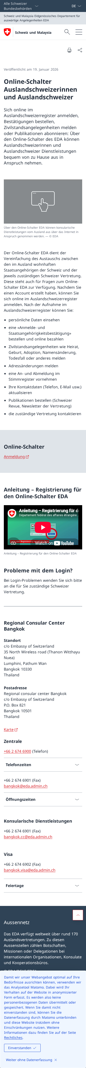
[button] (78, 915)
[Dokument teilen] (80, 50)
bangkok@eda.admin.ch (26, 786)
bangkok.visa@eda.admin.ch (29, 870)
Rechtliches (13, 1037)
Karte (9, 729)
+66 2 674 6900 (17, 751)
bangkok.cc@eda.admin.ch (28, 836)
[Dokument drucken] (69, 50)
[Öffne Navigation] (79, 32)
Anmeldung (14, 456)
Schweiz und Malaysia (33, 32)
